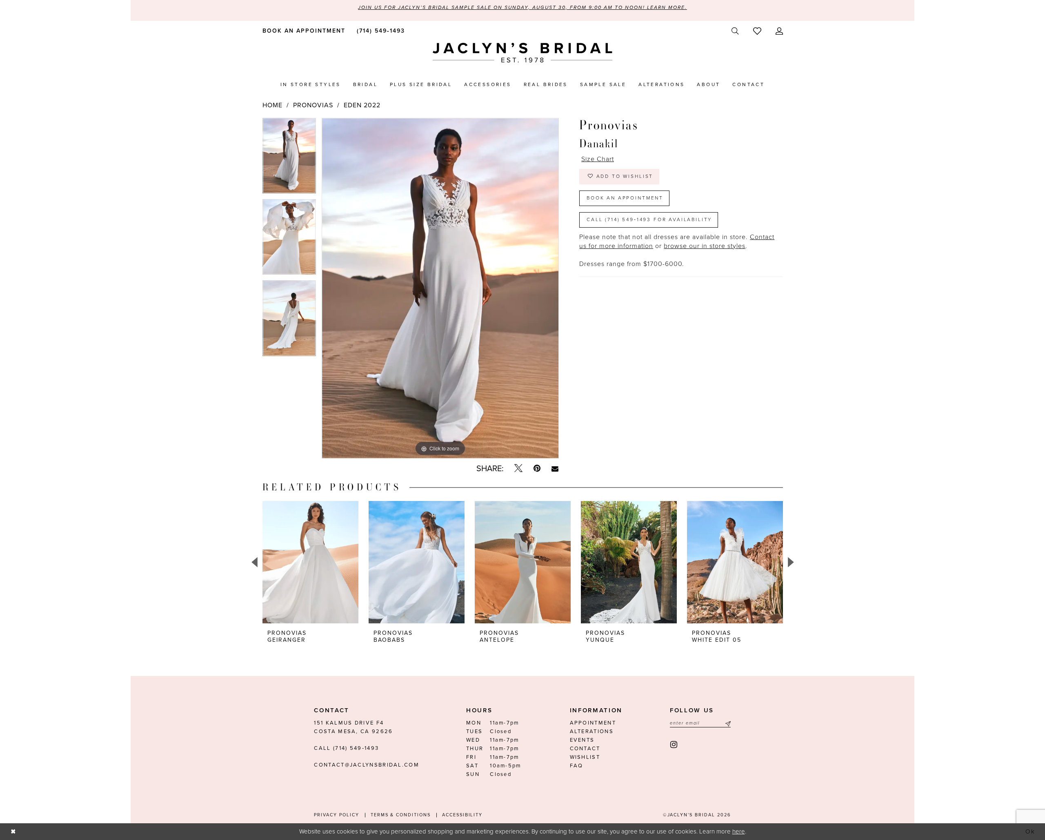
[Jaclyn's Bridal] (522, 53)
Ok (1030, 831)
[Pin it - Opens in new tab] (537, 468)
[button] (779, 31)
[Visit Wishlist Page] (757, 31)
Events (582, 740)
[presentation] (310, 562)
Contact (585, 748)
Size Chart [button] (597, 159)
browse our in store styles (704, 246)
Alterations (592, 731)
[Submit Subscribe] (727, 723)
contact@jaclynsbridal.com (366, 765)
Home (272, 105)
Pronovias (313, 105)
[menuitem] (302, 30)
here (738, 831)
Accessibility (462, 815)
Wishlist (585, 757)
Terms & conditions (401, 815)
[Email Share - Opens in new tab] (555, 468)
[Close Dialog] (13, 831)
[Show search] (735, 31)
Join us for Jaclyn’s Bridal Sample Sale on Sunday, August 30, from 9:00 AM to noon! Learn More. (522, 7)
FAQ (576, 765)
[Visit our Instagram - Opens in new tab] (674, 744)
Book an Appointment (625, 198)
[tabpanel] (289, 158)
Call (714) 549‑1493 (346, 748)
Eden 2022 (362, 105)
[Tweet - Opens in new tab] (518, 468)
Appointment (593, 723)
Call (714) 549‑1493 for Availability (649, 219)
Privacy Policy (336, 815)
